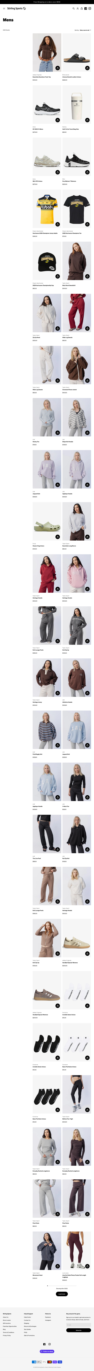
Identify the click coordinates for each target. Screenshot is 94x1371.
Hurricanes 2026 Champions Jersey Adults (45, 233)
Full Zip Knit (65, 858)
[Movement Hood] (47, 1251)
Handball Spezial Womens (70, 962)
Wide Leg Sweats (67, 337)
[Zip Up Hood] (47, 313)
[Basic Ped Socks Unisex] (76, 1042)
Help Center (27, 1317)
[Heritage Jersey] (47, 677)
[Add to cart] (57, 68)
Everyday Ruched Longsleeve (41, 1171)
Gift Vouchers (7, 1323)
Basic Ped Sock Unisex (39, 1119)
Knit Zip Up (65, 650)
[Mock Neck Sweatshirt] (76, 261)
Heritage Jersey (37, 702)
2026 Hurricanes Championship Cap (43, 285)
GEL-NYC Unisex (37, 181)
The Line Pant (37, 858)
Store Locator (7, 1320)
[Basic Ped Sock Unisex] (47, 1094)
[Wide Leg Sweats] (76, 313)
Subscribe (79, 1330)
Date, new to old (84, 30)
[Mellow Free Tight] (76, 1094)
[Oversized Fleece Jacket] (76, 365)
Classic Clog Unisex (38, 546)
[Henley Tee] (47, 417)
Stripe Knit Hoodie (67, 441)
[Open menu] (4, 8)
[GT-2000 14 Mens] (47, 104)
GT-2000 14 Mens (38, 129)
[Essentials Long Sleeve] (76, 521)
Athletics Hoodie (67, 702)
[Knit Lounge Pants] (47, 625)
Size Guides (27, 1329)
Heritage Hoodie (37, 598)
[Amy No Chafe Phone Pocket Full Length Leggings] (76, 1251)
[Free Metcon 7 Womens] (76, 157)
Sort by (77, 30)
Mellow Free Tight (67, 1119)
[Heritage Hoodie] (47, 573)
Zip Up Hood (36, 337)
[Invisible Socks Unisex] (76, 990)
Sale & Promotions (29, 1335)
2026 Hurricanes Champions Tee (71, 233)
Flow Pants (36, 1223)
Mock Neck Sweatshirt (68, 285)
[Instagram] (90, 8)
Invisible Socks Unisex (68, 1014)
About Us (5, 1317)
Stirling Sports (40, 1367)
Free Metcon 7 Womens (69, 181)
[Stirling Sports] (16, 8)
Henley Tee (36, 441)
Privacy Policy (7, 1335)
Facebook (48, 1317)
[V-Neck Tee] (76, 782)
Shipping (26, 1323)
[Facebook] (86, 8)
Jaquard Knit (36, 493)
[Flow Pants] (47, 1198)
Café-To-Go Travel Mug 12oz (70, 129)
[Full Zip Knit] (76, 834)
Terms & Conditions (8, 1332)
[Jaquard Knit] (47, 469)
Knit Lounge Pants (38, 650)
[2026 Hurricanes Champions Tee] (76, 209)
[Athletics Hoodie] (76, 677)
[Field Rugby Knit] (47, 730)
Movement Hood (37, 1275)
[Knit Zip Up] (76, 625)
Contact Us (27, 1320)
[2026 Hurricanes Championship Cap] (47, 261)
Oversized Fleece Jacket (69, 389)
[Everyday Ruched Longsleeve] (47, 1146)
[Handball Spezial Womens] (76, 938)
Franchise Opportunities (10, 1326)
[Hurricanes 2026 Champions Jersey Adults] (47, 209)
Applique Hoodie (67, 493)
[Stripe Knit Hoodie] (76, 417)
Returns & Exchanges (30, 1326)
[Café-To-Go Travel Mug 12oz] (76, 104)
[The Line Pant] (47, 834)
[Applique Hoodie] (76, 469)
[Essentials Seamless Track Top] (47, 52)
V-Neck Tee (65, 806)
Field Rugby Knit (37, 754)
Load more (61, 1294)
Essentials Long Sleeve (69, 546)
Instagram (48, 1320)
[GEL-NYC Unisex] (47, 157)
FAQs (25, 1332)
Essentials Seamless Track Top (42, 77)
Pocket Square (57, 1367)
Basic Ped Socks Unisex (69, 1067)
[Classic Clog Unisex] (47, 521)
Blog (4, 1329)
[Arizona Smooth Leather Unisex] (76, 52)
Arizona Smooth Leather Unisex (71, 77)
